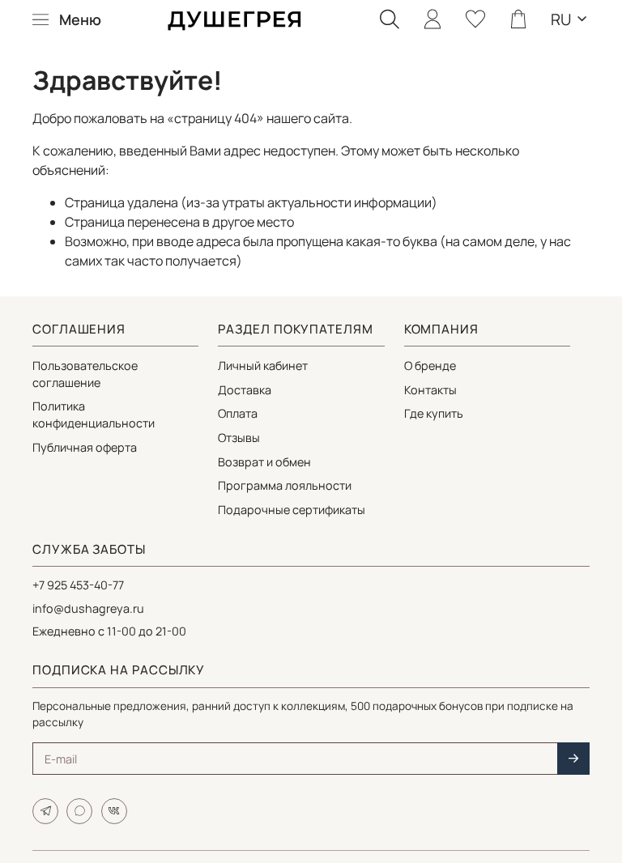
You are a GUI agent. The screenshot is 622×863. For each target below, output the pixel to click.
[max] (79, 811)
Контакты (430, 389)
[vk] (114, 811)
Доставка (244, 389)
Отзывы (239, 437)
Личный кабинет (263, 365)
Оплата (238, 413)
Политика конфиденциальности (93, 414)
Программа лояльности (284, 485)
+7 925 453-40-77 (78, 585)
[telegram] (45, 811)
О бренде (430, 365)
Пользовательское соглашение (85, 374)
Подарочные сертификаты (291, 509)
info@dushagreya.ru (88, 608)
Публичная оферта (84, 447)
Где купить (433, 413)
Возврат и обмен (264, 462)
